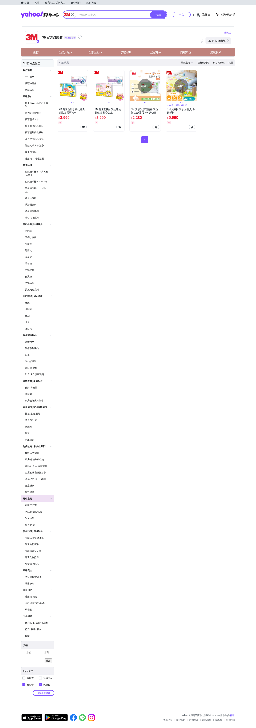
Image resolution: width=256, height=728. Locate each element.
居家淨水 (155, 52)
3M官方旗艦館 (217, 41)
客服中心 (167, 719)
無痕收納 (215, 52)
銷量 (231, 62)
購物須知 (193, 719)
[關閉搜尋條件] (72, 15)
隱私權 (218, 719)
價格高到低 (218, 62)
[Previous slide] (59, 86)
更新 (232, 715)
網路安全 (206, 719)
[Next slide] (86, 86)
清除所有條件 (43, 693)
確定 (48, 660)
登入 (181, 14)
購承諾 (227, 32)
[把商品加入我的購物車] (83, 127)
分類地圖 (230, 719)
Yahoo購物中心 (40, 14)
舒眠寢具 (125, 52)
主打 (36, 52)
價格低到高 (203, 62)
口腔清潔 (185, 52)
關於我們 (180, 719)
